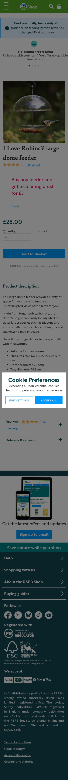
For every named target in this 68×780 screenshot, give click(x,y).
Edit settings (19, 400)
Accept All (49, 400)
